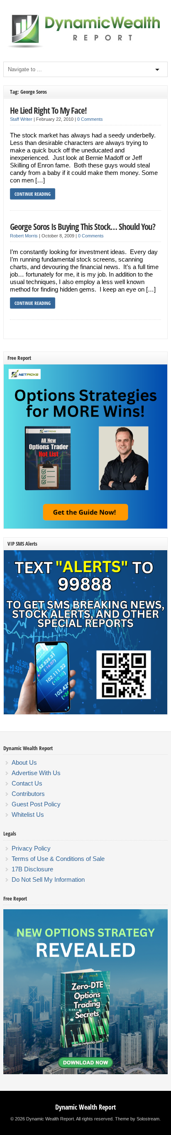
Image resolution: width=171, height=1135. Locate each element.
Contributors (28, 793)
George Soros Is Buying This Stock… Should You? (82, 226)
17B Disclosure (32, 869)
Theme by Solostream (137, 1118)
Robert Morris (24, 235)
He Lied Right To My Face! (48, 110)
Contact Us (27, 783)
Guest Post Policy (36, 804)
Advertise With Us (36, 772)
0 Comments (90, 119)
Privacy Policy (31, 848)
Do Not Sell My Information (48, 879)
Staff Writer (21, 119)
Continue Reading (33, 194)
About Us (24, 762)
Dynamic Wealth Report (85, 1107)
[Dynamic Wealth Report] (85, 47)
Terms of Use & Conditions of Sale (58, 858)
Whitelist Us (28, 814)
